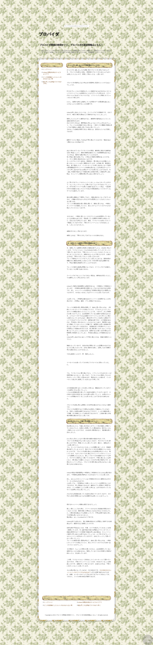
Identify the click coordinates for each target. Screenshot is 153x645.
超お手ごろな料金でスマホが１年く (52, 82)
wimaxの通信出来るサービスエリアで (52, 73)
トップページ (47, 69)
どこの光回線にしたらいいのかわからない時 (52, 78)
